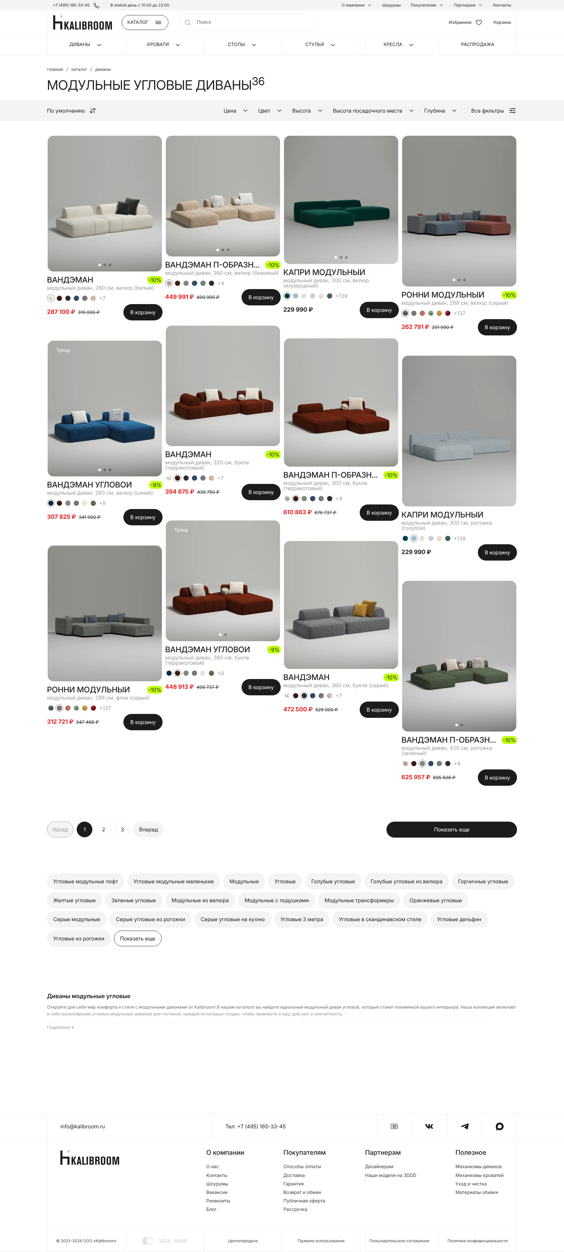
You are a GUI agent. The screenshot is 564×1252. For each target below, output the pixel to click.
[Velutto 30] (76, 708)
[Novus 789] (76, 298)
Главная (55, 69)
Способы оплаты (302, 1166)
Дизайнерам (379, 1166)
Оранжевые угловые (436, 900)
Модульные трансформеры (359, 900)
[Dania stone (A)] (59, 708)
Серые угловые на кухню (233, 919)
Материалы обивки (476, 1192)
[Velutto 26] (51, 503)
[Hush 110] (321, 296)
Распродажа (477, 44)
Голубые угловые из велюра (407, 881)
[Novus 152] (93, 298)
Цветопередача (243, 1240)
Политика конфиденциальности (477, 1240)
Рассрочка (295, 1209)
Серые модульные (76, 919)
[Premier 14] (93, 708)
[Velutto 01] (51, 298)
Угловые (285, 881)
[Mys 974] (312, 296)
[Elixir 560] (84, 708)
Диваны (103, 69)
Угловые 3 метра (301, 919)
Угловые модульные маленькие (173, 881)
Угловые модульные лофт (85, 881)
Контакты (502, 5)
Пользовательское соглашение (399, 1240)
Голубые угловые (333, 881)
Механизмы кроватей (479, 1175)
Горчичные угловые (483, 881)
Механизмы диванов (478, 1166)
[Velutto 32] (51, 708)
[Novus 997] (84, 298)
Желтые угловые (74, 900)
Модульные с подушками (276, 900)
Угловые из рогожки (78, 938)
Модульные (244, 881)
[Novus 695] (203, 283)
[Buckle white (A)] (84, 503)
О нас (212, 1166)
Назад (60, 829)
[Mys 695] (67, 503)
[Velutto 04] (169, 283)
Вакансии (216, 1192)
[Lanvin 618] (93, 503)
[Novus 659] (329, 296)
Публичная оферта (304, 1201)
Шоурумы (391, 5)
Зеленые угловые (133, 900)
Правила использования (321, 1240)
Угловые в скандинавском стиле (380, 919)
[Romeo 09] (295, 296)
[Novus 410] (67, 708)
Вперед (148, 829)
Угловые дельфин (459, 919)
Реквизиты (218, 1201)
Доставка (294, 1175)
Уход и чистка (471, 1184)
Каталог (79, 69)
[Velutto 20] (287, 296)
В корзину (143, 312)
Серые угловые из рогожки (150, 919)
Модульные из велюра (200, 900)
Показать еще (451, 829)
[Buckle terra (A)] (59, 298)
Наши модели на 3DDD (390, 1175)
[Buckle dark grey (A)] (67, 298)
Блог (211, 1209)
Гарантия (293, 1184)
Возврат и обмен (302, 1192)
